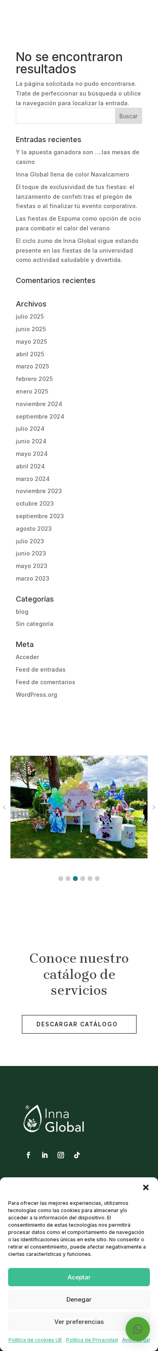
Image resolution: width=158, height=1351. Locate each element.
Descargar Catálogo (77, 1024)
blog (22, 611)
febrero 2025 (34, 378)
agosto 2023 (34, 528)
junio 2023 (31, 553)
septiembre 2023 (40, 516)
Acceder (27, 656)
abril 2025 (30, 354)
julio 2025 (30, 316)
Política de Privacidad (92, 1340)
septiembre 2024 (40, 416)
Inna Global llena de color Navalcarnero (72, 174)
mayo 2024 (32, 453)
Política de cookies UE (35, 1340)
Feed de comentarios (45, 682)
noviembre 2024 (39, 403)
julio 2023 (30, 541)
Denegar (79, 1299)
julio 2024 (30, 428)
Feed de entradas (41, 669)
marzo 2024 (33, 478)
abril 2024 (30, 466)
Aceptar (79, 1277)
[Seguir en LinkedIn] (44, 1155)
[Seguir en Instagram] (60, 1155)
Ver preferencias (79, 1321)
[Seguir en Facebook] (28, 1155)
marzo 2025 (32, 366)
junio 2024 (31, 441)
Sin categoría (34, 623)
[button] (146, 1187)
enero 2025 (32, 391)
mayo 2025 (31, 341)
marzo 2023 (32, 578)
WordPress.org (36, 694)
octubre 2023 (35, 503)
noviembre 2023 (39, 490)
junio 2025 (31, 329)
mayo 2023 (31, 565)
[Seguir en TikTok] (76, 1155)
